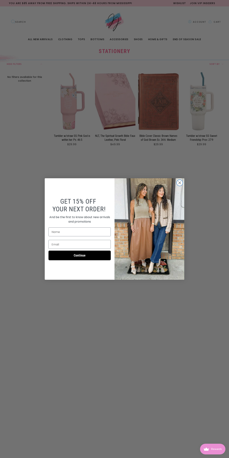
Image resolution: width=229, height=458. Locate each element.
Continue (80, 255)
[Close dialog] (180, 183)
